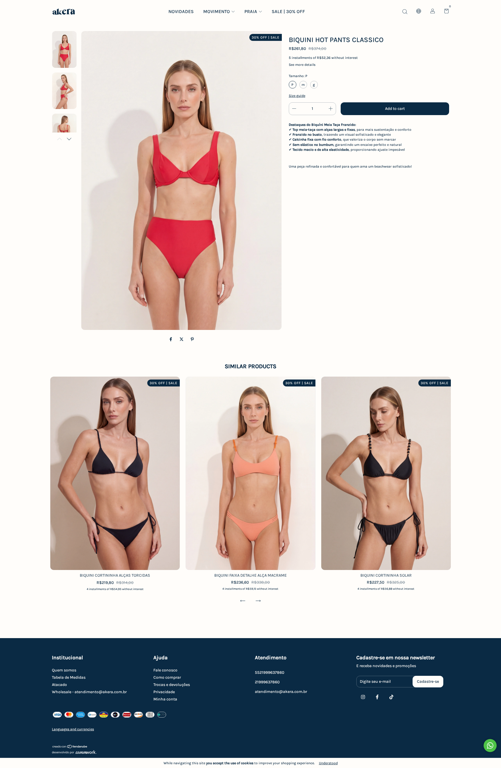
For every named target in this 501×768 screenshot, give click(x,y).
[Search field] (405, 11)
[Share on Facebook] (171, 339)
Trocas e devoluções (171, 684)
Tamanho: (298, 76)
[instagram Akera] (363, 697)
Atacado (59, 684)
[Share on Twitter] (181, 339)
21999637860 (267, 682)
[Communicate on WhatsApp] (490, 745)
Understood (328, 763)
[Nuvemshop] (70, 747)
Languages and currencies (73, 729)
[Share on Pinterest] (192, 339)
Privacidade (164, 691)
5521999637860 (269, 672)
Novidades (181, 11)
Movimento (216, 11)
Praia (250, 11)
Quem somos (64, 670)
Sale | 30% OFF (288, 11)
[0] (444, 11)
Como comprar (167, 677)
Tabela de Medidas (69, 677)
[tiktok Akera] (391, 697)
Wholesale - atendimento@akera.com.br (89, 691)
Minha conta (165, 699)
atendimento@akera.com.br (281, 691)
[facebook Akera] (377, 697)
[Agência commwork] (250, 753)
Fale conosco (165, 670)
